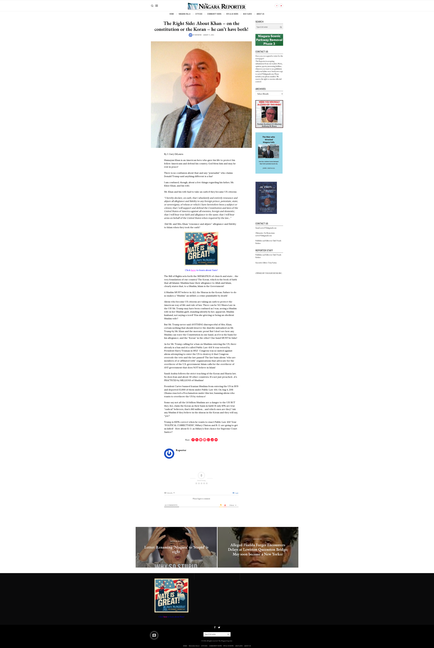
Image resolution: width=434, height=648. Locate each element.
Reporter (198, 35)
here (193, 270)
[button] (281, 27)
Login (236, 493)
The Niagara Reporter (225, 641)
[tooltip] (277, 6)
